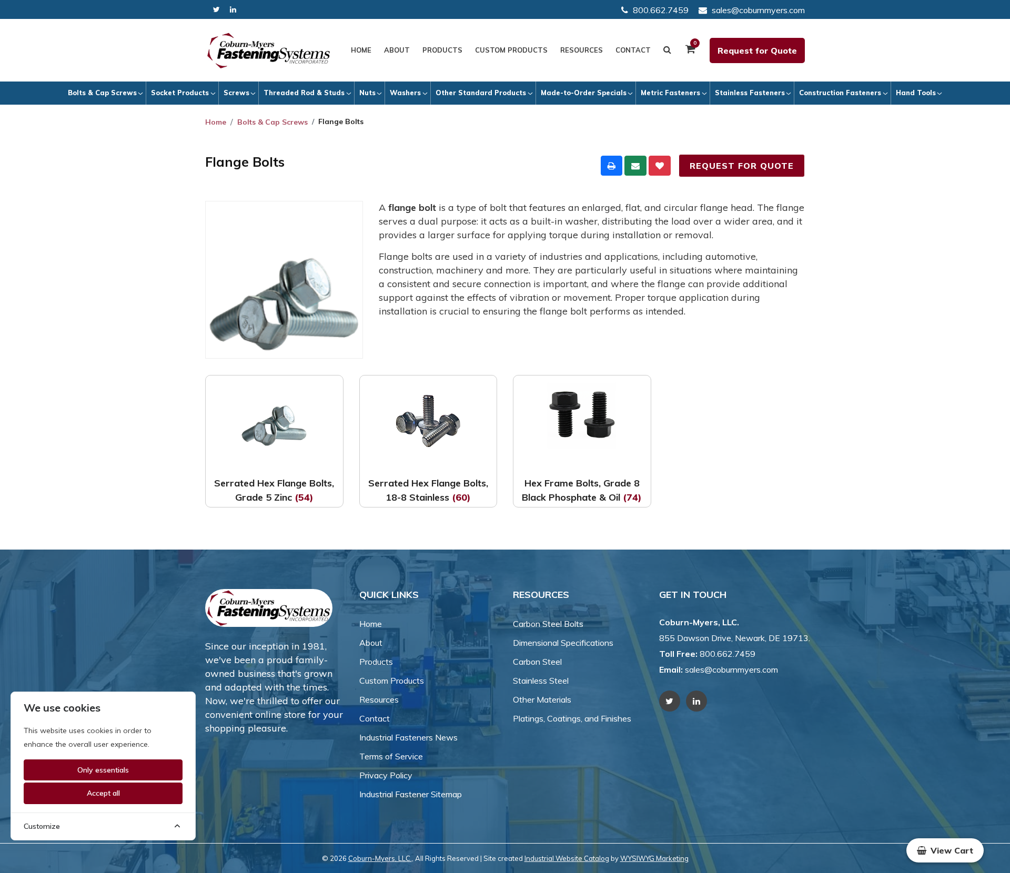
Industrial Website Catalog (566, 858)
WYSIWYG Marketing (654, 858)
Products (442, 50)
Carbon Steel (537, 661)
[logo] (268, 50)
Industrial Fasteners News (408, 737)
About (397, 50)
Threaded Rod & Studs (304, 92)
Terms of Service (391, 756)
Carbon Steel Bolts (548, 623)
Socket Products (180, 92)
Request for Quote (757, 50)
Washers (405, 92)
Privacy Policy (385, 775)
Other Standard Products (481, 92)
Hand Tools (916, 92)
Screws (236, 92)
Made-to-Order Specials (584, 92)
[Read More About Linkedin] (233, 9)
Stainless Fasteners (750, 92)
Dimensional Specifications (563, 642)
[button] (945, 850)
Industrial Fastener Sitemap (410, 794)
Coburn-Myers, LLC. (380, 858)
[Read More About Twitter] (216, 9)
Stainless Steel (541, 680)
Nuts (367, 92)
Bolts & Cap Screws (102, 92)
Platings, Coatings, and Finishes (572, 718)
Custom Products (511, 50)
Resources (581, 50)
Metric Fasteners (670, 92)
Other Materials (542, 699)
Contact (633, 50)
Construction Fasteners (840, 92)
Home (361, 50)
